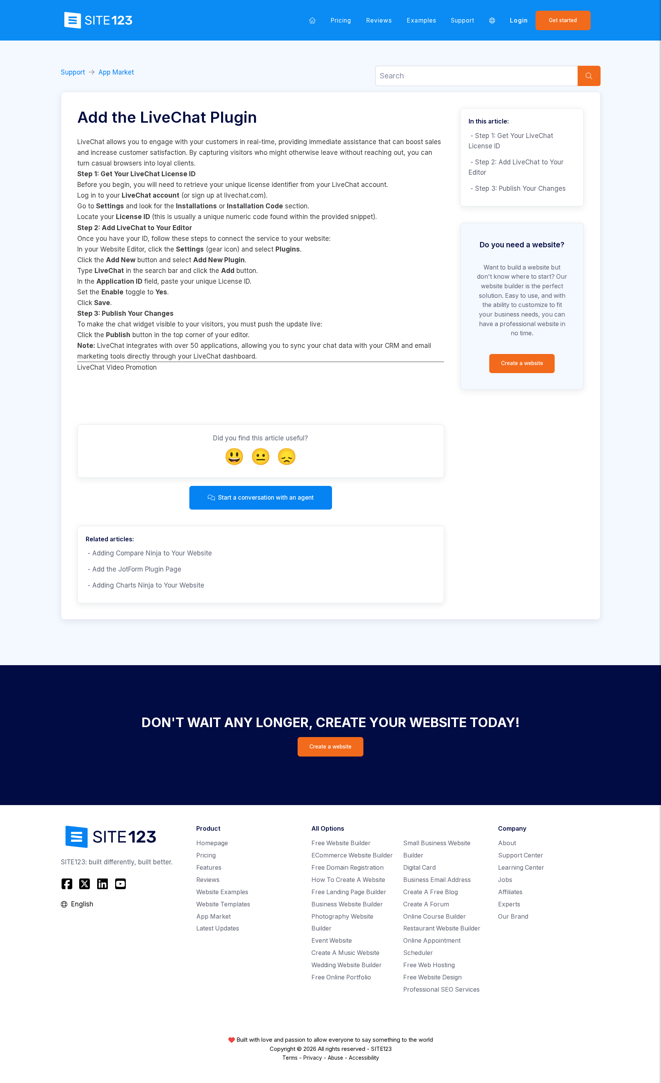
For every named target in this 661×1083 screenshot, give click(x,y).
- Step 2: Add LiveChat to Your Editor (516, 167)
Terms (290, 1058)
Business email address (437, 879)
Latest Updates (217, 928)
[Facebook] (68, 884)
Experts (509, 904)
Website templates (223, 904)
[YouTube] (120, 884)
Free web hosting (429, 965)
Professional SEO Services (441, 989)
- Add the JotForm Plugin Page (133, 569)
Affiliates (510, 892)
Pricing (340, 20)
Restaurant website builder (441, 928)
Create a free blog (430, 892)
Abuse (335, 1058)
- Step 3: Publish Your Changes (517, 188)
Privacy (312, 1058)
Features (208, 867)
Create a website (522, 363)
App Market (116, 72)
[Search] (589, 76)
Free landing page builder (348, 892)
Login (519, 20)
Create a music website (345, 952)
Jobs (505, 879)
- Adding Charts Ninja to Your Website (145, 585)
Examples (421, 20)
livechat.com (244, 195)
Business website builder (347, 904)
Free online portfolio (341, 977)
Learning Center (521, 867)
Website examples (222, 892)
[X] (85, 884)
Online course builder (434, 916)
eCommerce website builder (352, 855)
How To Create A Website (348, 879)
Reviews (379, 20)
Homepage (212, 843)
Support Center (520, 855)
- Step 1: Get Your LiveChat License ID (511, 141)
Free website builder (341, 843)
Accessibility (364, 1058)
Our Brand (513, 916)
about (507, 843)
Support (462, 20)
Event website (331, 940)
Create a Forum (426, 904)
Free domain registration (347, 867)
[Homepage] (312, 20)
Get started (563, 20)
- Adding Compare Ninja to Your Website (149, 553)
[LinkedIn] (102, 884)
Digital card (419, 867)
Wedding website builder (346, 965)
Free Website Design (432, 977)
